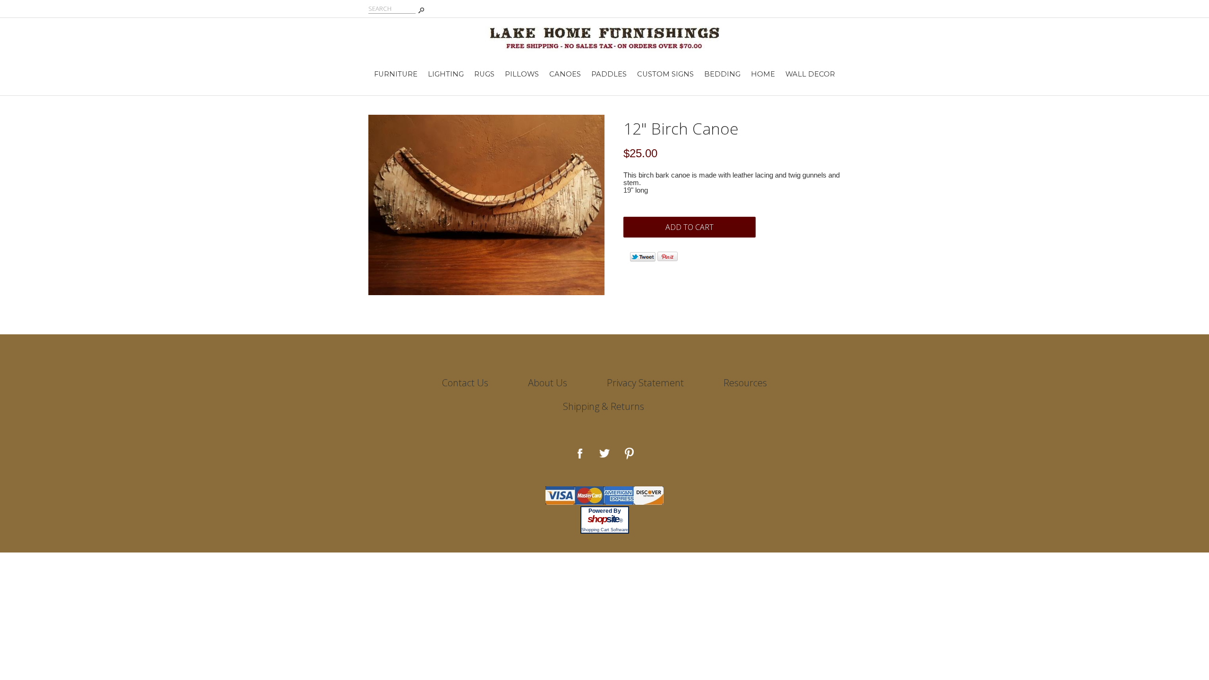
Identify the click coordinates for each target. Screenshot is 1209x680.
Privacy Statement (645, 382)
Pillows (522, 74)
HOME (763, 74)
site (604, 519)
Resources (745, 382)
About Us (547, 382)
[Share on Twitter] (643, 259)
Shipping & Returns (603, 406)
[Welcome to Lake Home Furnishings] (604, 33)
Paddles (609, 74)
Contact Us (465, 382)
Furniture (395, 74)
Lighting (446, 74)
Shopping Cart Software (604, 529)
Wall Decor (810, 74)
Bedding (722, 74)
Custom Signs (665, 74)
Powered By (604, 511)
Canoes (565, 74)
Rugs (484, 74)
